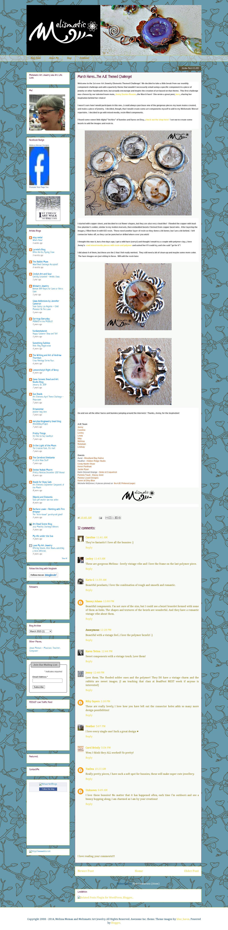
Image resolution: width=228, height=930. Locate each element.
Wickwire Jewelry (41, 286)
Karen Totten (93, 651)
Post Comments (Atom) (146, 883)
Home (139, 871)
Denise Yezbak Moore (42, 470)
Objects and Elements (42, 497)
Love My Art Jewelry (42, 545)
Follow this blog (48, 789)
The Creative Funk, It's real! (44, 448)
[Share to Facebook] (116, 517)
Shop (69, 58)
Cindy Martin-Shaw (86, 464)
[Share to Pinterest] (119, 517)
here (178, 94)
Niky (80, 438)
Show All (64, 559)
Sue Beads (37, 394)
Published (84, 58)
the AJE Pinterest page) (124, 483)
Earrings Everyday (41, 319)
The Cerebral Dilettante (44, 457)
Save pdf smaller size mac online (45, 500)
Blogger (115, 923)
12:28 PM (105, 630)
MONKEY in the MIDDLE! (43, 321)
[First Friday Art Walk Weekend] (48, 220)
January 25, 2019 (39, 385)
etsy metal (37, 237)
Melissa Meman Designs (39, 145)
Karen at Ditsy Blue (86, 480)
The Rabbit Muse (40, 262)
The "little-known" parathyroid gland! (47, 515)
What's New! (37, 240)
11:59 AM (100, 580)
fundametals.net (40, 331)
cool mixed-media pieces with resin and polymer (109, 245)
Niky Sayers (93, 701)
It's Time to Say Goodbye (43, 436)
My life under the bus (43, 536)
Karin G (90, 580)
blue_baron (183, 919)
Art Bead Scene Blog (42, 524)
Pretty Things (39, 433)
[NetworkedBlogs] (48, 784)
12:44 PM (106, 651)
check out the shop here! (157, 120)
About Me (54, 58)
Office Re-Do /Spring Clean (43, 252)
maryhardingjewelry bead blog (47, 421)
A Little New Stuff (40, 460)
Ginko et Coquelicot (108, 472)
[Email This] (106, 517)
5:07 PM (100, 726)
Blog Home (36, 58)
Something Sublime (41, 343)
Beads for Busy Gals (42, 482)
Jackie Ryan (83, 469)
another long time (40, 412)
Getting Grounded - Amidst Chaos (46, 277)
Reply (89, 547)
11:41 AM (101, 537)
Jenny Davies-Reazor (125, 94)
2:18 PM (105, 701)
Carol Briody (93, 748)
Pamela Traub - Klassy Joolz (90, 475)
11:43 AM (99, 558)
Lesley (81, 433)
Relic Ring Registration (42, 346)
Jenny (80, 427)
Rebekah (82, 444)
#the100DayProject (40, 424)
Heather (90, 726)
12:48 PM (98, 672)
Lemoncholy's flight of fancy (46, 370)
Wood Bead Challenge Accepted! (45, 264)
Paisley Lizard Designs (88, 478)
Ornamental (38, 409)
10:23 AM (100, 769)
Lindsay (81, 447)
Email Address (40, 677)
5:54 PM (106, 748)
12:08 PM (108, 601)
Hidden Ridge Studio (96, 461)
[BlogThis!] (110, 517)
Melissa (81, 441)
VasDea (90, 769)
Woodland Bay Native (94, 458)
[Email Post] (100, 518)
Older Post (191, 871)
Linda (80, 436)
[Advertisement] (46, 730)
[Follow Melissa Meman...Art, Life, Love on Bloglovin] (43, 577)
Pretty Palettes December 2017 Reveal (49, 473)
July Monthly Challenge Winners (45, 527)
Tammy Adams (94, 601)
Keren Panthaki (85, 466)
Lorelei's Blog (39, 249)
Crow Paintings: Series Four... (43, 361)
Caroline (81, 430)
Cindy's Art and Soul (42, 274)
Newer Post (86, 871)
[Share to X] (113, 517)
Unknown (91, 790)
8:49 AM (102, 790)
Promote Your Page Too (38, 187)
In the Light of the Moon (44, 445)
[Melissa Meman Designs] (39, 184)
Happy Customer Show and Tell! (45, 334)
